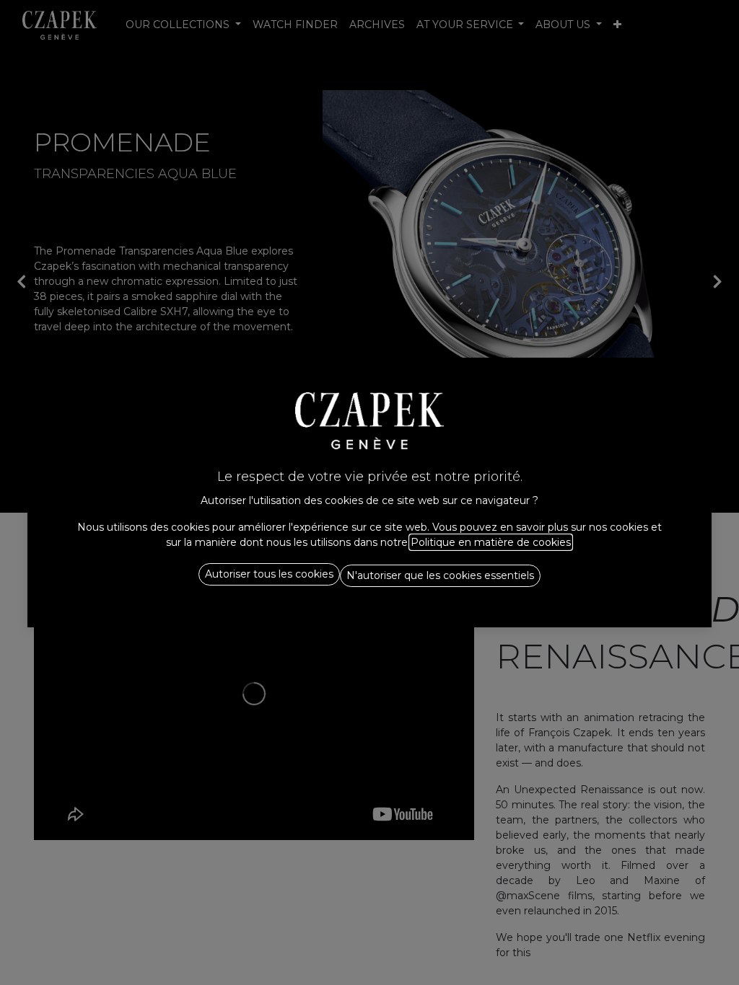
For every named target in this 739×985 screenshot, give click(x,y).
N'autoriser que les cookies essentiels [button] (440, 575)
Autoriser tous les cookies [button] (269, 573)
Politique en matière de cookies (491, 542)
